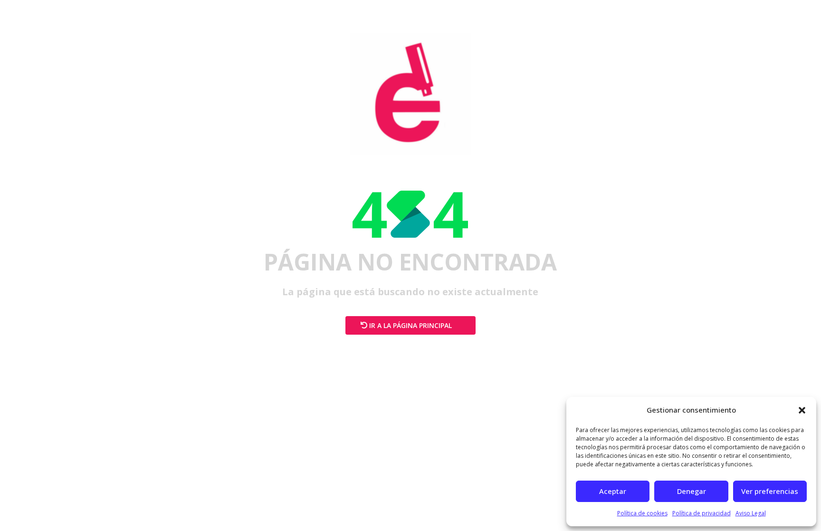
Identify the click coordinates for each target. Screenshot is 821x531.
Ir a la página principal (410, 325)
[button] (802, 410)
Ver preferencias (769, 491)
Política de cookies (642, 513)
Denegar (691, 491)
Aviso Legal (750, 513)
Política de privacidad (701, 513)
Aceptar (612, 491)
